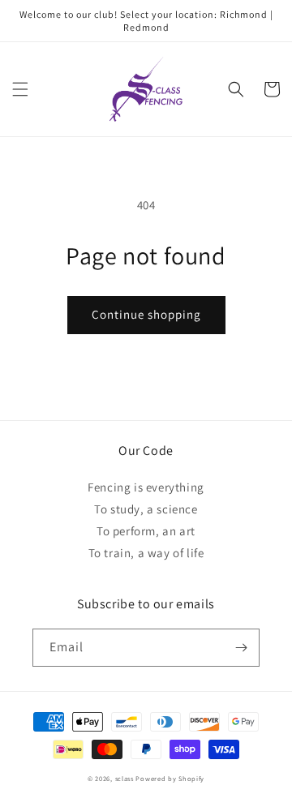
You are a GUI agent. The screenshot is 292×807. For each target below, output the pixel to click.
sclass (124, 778)
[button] (20, 89)
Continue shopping (146, 314)
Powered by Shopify (169, 778)
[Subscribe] (241, 648)
